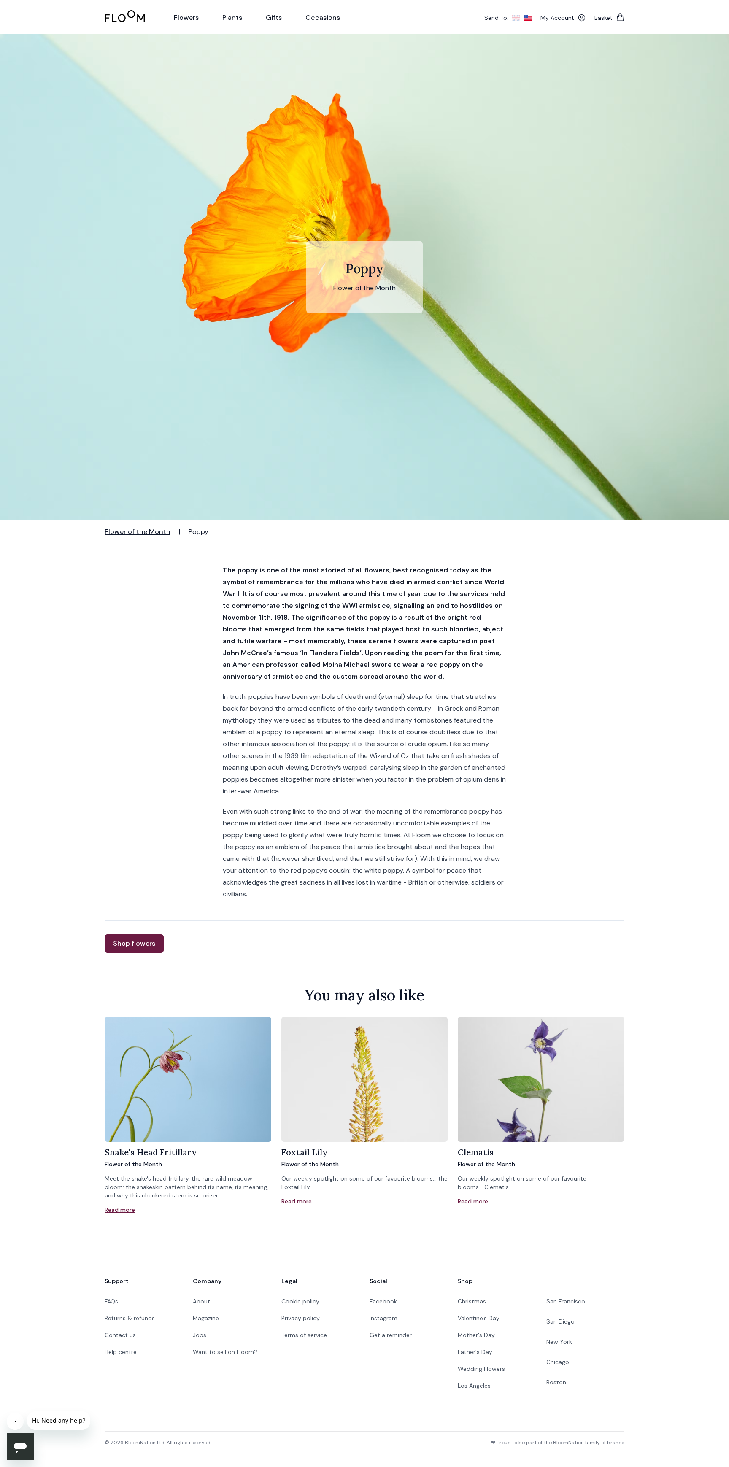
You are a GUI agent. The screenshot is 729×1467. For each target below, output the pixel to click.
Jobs (199, 1335)
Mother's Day (476, 1335)
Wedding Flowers (481, 1369)
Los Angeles (474, 1385)
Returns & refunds (130, 1318)
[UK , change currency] (516, 17)
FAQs (111, 1301)
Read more (120, 1210)
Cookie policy (300, 1301)
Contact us (120, 1335)
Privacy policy (300, 1318)
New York (559, 1342)
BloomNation (568, 1442)
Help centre (121, 1352)
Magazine (206, 1318)
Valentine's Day (479, 1318)
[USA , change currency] (528, 17)
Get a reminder (391, 1335)
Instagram (383, 1318)
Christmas (472, 1301)
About (201, 1301)
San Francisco (565, 1301)
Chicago (557, 1362)
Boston (556, 1382)
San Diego (560, 1321)
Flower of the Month (137, 531)
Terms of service (304, 1335)
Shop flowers (134, 943)
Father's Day (475, 1352)
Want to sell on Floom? (225, 1352)
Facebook (383, 1301)
